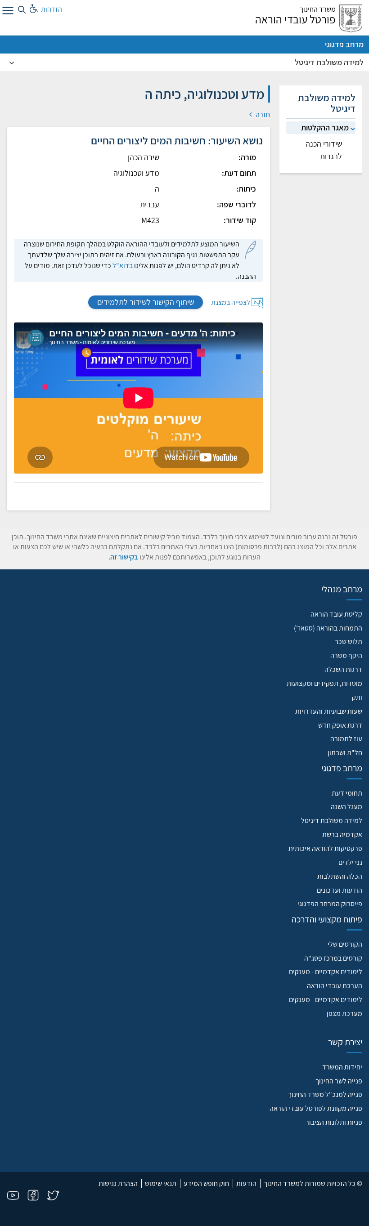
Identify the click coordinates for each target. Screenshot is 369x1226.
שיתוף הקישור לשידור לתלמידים (145, 302)
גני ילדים (350, 862)
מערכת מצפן (344, 1013)
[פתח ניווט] (7, 12)
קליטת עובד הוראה (336, 614)
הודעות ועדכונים (339, 890)
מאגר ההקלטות (325, 127)
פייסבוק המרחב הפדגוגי (329, 903)
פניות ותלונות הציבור (334, 1122)
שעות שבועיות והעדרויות (328, 711)
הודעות (246, 1183)
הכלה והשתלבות (339, 876)
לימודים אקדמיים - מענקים (325, 971)
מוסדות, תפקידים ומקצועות (324, 683)
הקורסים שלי (345, 944)
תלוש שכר (348, 641)
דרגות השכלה (343, 669)
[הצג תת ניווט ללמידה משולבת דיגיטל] (11, 62)
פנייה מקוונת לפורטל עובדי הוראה (316, 1108)
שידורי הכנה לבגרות (324, 150)
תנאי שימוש (160, 1183)
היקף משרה (346, 655)
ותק (357, 697)
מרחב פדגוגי (344, 44)
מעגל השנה (346, 806)
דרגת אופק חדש (340, 725)
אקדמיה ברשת (342, 834)
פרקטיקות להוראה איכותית (325, 848)
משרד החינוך (318, 9)
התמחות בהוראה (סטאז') (328, 628)
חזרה (262, 114)
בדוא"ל (122, 265)
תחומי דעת (347, 793)
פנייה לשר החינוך (338, 1081)
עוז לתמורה (346, 738)
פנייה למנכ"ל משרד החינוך (325, 1094)
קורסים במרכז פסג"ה (333, 958)
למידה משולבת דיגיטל (329, 62)
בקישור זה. (123, 557)
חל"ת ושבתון (345, 752)
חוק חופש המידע (206, 1183)
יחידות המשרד (342, 1067)
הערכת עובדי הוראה (334, 985)
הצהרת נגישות (118, 1183)
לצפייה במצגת (230, 302)
